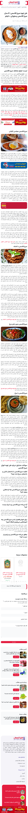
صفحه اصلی (24, 7)
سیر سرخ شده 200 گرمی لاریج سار (20, 573)
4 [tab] (9, 581)
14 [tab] (16, 583)
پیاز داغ (6, 113)
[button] (1, 21)
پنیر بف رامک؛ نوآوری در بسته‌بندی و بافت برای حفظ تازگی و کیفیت (11, 653)
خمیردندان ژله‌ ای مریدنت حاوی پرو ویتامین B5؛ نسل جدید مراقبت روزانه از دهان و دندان (10, 670)
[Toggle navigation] (25, 3)
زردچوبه (23, 113)
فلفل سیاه (15, 113)
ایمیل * (25, 613)
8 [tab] (18, 581)
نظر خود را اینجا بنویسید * (21, 626)
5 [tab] (11, 581)
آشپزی (19, 7)
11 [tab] (25, 581)
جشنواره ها (22, 766)
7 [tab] (16, 581)
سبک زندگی (22, 776)
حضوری (10, 115)
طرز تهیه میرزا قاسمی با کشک (9, 319)
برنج (9, 112)
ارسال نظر (14, 642)
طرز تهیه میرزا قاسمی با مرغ (9, 460)
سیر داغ (10, 113)
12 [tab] (11, 583)
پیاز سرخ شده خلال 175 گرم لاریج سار (7, 573)
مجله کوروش (15, 64)
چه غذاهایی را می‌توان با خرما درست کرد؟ (10, 702)
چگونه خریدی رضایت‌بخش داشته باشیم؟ (10, 685)
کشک (6, 112)
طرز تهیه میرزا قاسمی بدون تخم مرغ (8, 388)
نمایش (19, 47)
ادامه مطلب (16, 657)
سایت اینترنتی (24, 619)
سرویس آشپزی (22, 64)
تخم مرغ (23, 112)
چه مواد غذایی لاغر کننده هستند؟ (11, 694)
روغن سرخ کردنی (16, 112)
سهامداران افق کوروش (20, 760)
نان (11, 112)
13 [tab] (14, 583)
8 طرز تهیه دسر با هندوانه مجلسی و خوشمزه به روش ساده (11, 661)
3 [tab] (7, 581)
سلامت (23, 779)
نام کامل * (25, 606)
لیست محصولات (21, 763)
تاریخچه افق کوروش (20, 781)
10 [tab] (23, 581)
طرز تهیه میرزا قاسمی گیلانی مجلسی (14, 242)
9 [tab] (20, 581)
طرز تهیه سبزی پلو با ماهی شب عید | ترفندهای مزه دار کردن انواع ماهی (11, 718)
